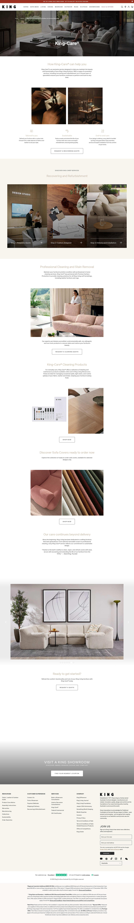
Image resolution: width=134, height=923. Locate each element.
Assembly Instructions (9, 805)
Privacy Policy (104, 849)
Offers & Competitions (84, 828)
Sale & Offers (107, 7)
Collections (5, 814)
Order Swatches (7, 820)
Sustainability (6, 817)
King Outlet (80, 831)
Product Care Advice (8, 802)
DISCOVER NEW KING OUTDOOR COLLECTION (66, 1)
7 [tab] (73, 662)
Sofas (26, 7)
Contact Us (30, 797)
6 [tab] (71, 662)
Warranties (5, 808)
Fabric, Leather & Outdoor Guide (10, 798)
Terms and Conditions (56, 900)
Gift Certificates (56, 813)
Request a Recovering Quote (66, 151)
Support (22, 18)
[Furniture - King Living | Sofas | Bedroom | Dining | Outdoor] (9, 6)
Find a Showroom (32, 800)
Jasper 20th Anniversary (84, 806)
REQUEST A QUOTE (67, 687)
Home (16, 18)
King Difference (81, 797)
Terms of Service (115, 849)
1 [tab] (60, 662)
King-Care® (54, 807)
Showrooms (94, 7)
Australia (105, 863)
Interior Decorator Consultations (57, 803)
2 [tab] (62, 662)
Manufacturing (6, 811)
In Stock (84, 7)
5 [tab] (69, 662)
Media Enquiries (82, 812)
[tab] (11, 794)
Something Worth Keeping (85, 809)
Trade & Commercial (57, 810)
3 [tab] (64, 662)
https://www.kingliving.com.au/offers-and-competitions (78, 900)
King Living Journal (83, 800)
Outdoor (68, 7)
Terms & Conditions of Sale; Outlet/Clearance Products (85, 825)
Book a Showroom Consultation (57, 798)
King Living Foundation (84, 803)
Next (128, 622)
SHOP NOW (67, 439)
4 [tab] (67, 662)
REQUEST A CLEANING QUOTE (67, 351)
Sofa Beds (34, 7)
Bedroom (59, 7)
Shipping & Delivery (33, 806)
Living (43, 7)
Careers (79, 815)
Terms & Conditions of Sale (85, 821)
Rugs (76, 7)
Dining (50, 7)
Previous (6, 622)
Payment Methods (33, 803)
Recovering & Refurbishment (36, 809)
